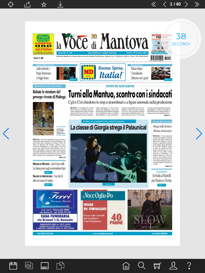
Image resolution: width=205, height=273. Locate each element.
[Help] (189, 265)
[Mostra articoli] (60, 265)
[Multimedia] (29, 265)
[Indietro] (164, 4)
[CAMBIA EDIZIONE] (13, 265)
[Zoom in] (137, 4)
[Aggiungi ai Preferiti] (44, 4)
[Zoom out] (77, 4)
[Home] (126, 265)
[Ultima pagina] (197, 4)
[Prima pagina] (153, 4)
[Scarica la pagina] (60, 4)
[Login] (173, 265)
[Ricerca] (141, 265)
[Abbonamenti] (157, 265)
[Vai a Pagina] (10, 4)
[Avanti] (186, 4)
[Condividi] (27, 4)
